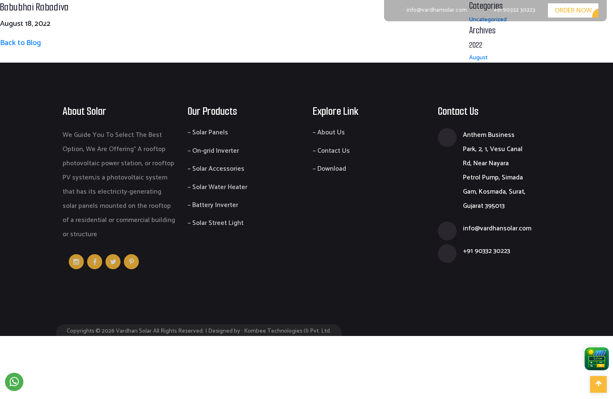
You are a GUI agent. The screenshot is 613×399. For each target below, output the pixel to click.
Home (362, 38)
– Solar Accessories (216, 168)
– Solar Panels (208, 132)
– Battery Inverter (213, 205)
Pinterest (131, 261)
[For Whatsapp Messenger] (14, 382)
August (478, 58)
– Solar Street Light (216, 223)
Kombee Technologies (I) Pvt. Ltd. (287, 331)
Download (534, 38)
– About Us (329, 132)
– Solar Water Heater (217, 187)
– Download (329, 168)
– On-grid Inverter (213, 151)
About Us (405, 38)
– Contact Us (331, 151)
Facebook (94, 261)
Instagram (76, 261)
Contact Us (587, 38)
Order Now (573, 10)
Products (454, 38)
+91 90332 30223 (514, 10)
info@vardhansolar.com (437, 10)
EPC (493, 38)
